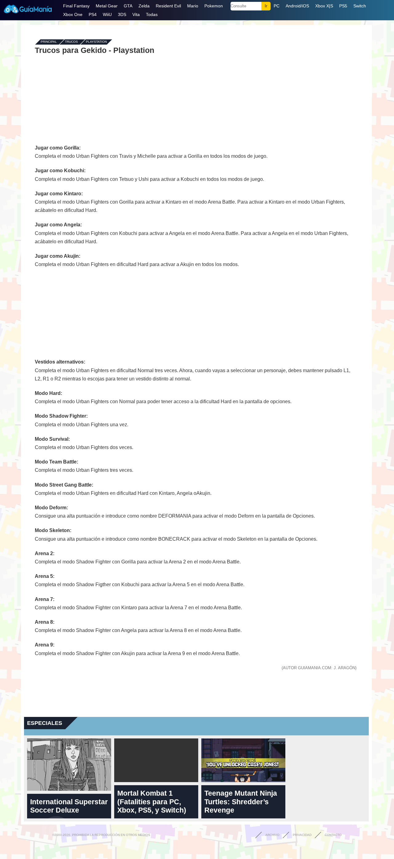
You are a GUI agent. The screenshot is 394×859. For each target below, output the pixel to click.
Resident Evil (168, 5)
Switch (359, 5)
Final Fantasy (76, 5)
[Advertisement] (196, 99)
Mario (192, 5)
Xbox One (72, 14)
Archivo (272, 835)
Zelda (144, 5)
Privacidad (302, 835)
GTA (128, 5)
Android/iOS (297, 5)
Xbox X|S (324, 5)
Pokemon (213, 5)
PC (276, 5)
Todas (152, 14)
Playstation (96, 42)
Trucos (71, 42)
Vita (136, 14)
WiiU (107, 14)
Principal (49, 42)
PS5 (343, 5)
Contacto (333, 835)
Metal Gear (107, 5)
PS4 (93, 14)
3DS (122, 14)
